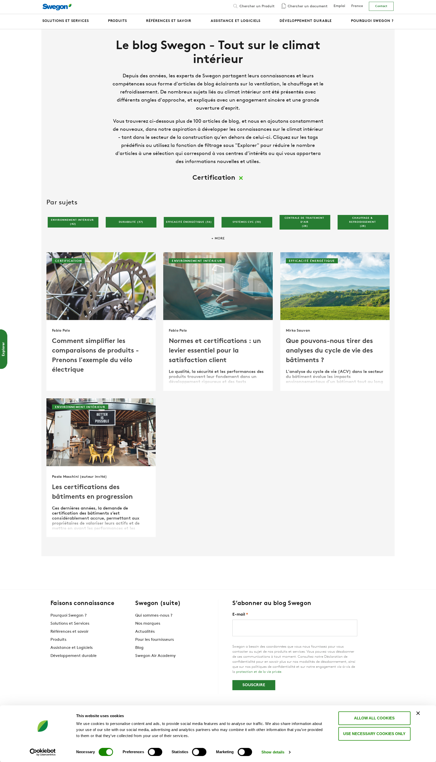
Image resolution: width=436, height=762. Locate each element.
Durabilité (131, 222)
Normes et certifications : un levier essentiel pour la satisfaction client (215, 351)
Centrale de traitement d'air (305, 222)
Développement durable (73, 656)
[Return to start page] (58, 7)
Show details (272, 752)
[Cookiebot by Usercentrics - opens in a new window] (43, 752)
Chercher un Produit (256, 6)
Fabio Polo (61, 331)
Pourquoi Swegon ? (68, 616)
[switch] (155, 752)
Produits (58, 640)
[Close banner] (418, 713)
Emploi (339, 6)
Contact (381, 6)
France (357, 6)
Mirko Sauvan (298, 331)
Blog (139, 648)
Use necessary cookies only (374, 734)
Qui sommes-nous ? (153, 616)
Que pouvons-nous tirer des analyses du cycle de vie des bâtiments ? (329, 351)
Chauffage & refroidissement (363, 222)
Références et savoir (69, 632)
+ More (218, 238)
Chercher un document (307, 6)
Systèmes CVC (247, 222)
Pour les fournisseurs (154, 640)
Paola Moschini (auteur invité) (79, 477)
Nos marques (147, 624)
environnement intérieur (73, 222)
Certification (68, 261)
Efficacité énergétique (189, 222)
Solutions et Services (69, 624)
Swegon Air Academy (155, 656)
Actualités (145, 632)
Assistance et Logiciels (71, 648)
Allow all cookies (374, 718)
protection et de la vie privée (258, 672)
